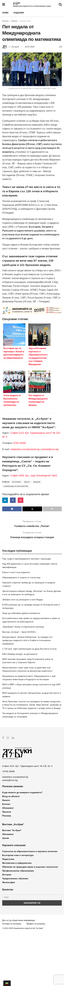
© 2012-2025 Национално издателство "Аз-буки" (22, 928)
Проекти (6, 812)
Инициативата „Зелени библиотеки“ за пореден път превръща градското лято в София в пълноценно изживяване (27, 640)
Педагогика (8, 859)
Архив (5, 838)
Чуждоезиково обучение (15, 878)
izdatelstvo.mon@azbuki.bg (24, 449)
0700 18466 (19, 443)
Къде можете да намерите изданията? (22, 792)
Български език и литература (17, 855)
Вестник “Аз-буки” (12, 830)
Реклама (6, 815)
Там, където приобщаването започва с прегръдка (26, 559)
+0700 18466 (8, 771)
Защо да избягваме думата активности (21, 613)
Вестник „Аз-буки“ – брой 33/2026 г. (19, 632)
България (16, 482)
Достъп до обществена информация (18, 920)
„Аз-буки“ (15, 47)
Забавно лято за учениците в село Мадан (22, 599)
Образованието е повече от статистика (21, 577)
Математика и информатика (17, 863)
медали (36, 482)
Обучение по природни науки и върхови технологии (30, 867)
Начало (5, 21)
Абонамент (8, 808)
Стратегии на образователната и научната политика (29, 851)
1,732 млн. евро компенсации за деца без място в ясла (29, 649)
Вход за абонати (11, 796)
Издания (19, 12)
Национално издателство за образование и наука (32, 6)
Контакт (6, 804)
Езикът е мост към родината (16, 572)
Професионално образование (18, 871)
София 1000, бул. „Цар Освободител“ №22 (33, 475)
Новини (14, 21)
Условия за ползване (11, 924)
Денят (27, 482)
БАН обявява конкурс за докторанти (19, 654)
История (6, 874)
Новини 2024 (25, 21)
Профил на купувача (35, 924)
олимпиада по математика (16, 486)
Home (5, 12)
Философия (8, 882)
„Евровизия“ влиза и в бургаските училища (23, 627)
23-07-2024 (29, 47)
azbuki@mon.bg (49, 449)
